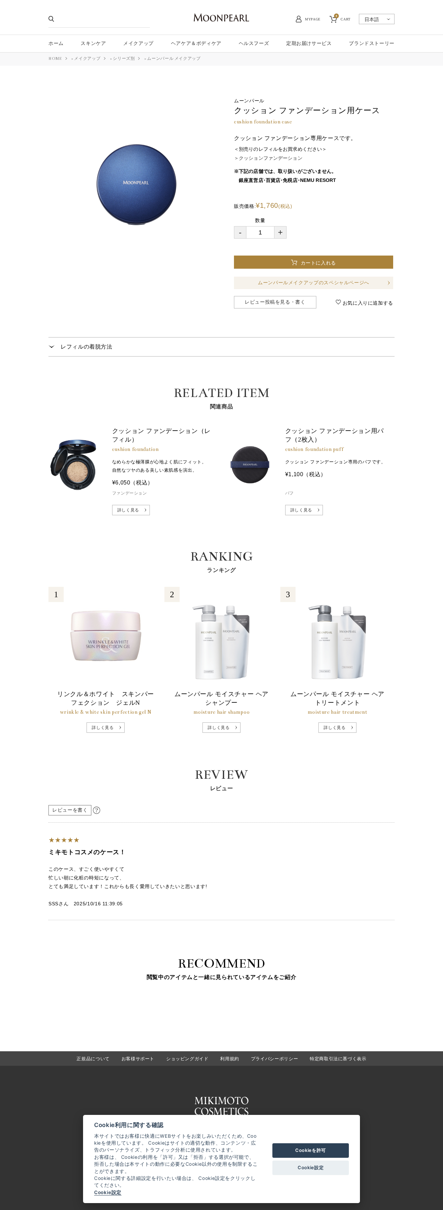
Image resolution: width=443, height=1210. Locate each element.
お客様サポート (137, 1058)
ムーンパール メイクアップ (173, 58)
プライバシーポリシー (274, 1058)
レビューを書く (70, 810)
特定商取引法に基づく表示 (338, 1058)
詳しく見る (128, 510)
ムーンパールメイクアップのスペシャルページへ (313, 282)
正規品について (92, 1058)
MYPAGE (312, 19)
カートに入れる (320, 263)
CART (343, 18)
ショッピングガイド (187, 1058)
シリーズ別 (124, 58)
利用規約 (229, 1058)
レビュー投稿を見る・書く (275, 302)
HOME (55, 58)
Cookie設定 (107, 1192)
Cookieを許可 (310, 1150)
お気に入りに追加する (367, 303)
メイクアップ (87, 58)
